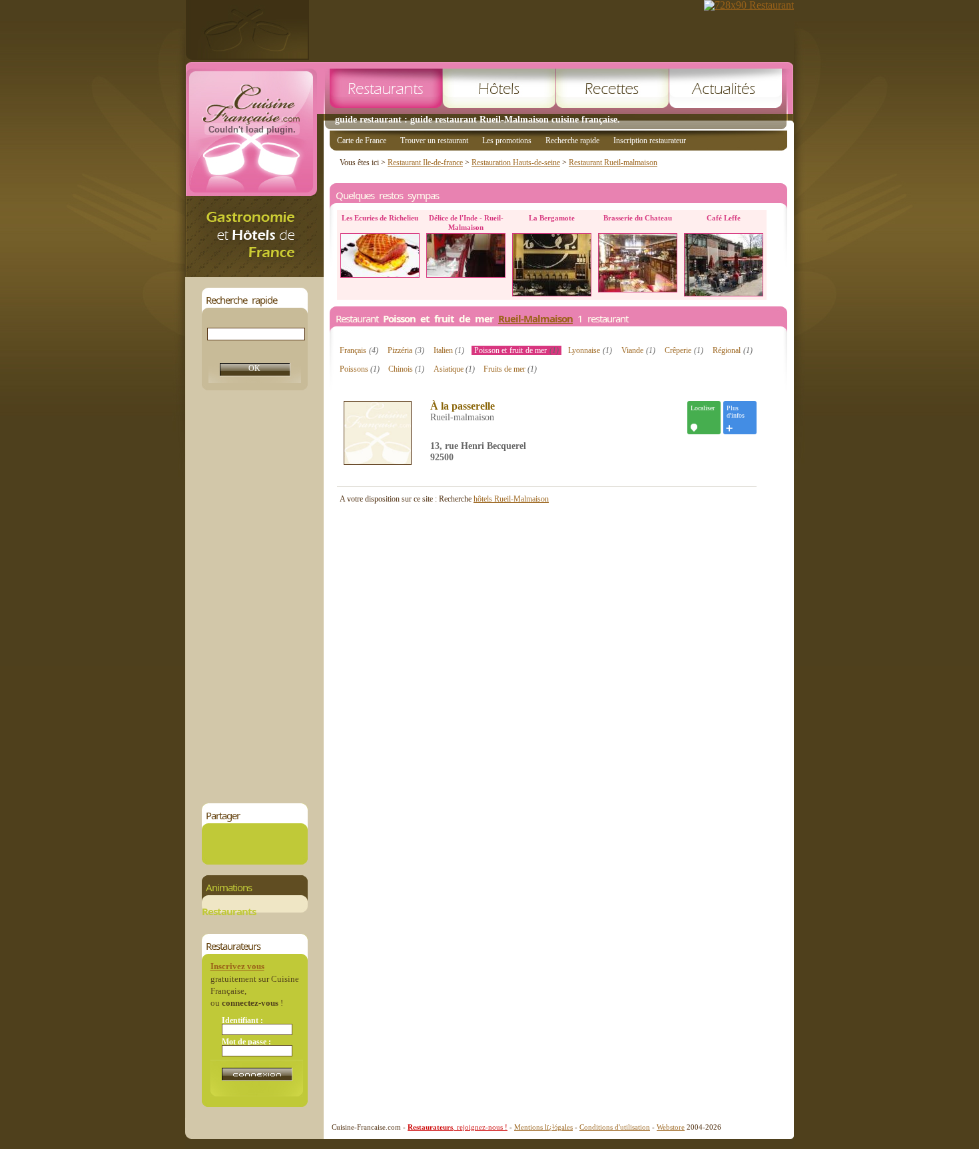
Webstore (671, 1127)
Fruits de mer (510, 369)
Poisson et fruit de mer (516, 350)
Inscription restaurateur (649, 140)
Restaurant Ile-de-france (425, 162)
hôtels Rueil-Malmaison (511, 499)
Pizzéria (406, 350)
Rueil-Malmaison (535, 318)
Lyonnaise (590, 350)
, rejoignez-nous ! (457, 1127)
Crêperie (684, 350)
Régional (733, 350)
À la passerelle (462, 406)
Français (359, 350)
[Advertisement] (254, 597)
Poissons (360, 369)
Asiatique (454, 369)
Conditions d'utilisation (614, 1127)
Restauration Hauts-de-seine (516, 162)
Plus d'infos (736, 411)
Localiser (703, 408)
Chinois (406, 369)
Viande (638, 350)
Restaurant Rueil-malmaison (613, 162)
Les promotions (506, 140)
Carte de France (361, 140)
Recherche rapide (572, 140)
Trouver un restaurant (434, 140)
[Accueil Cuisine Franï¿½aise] (254, 273)
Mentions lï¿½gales (543, 1127)
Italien (449, 350)
